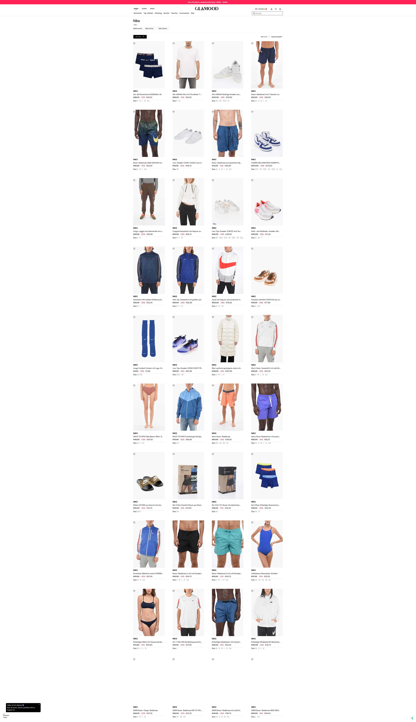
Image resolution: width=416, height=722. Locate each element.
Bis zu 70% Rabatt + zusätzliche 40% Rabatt (202, 2)
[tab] (136, 9)
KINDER (152, 9)
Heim (135, 25)
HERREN (225, 2)
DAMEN (218, 2)
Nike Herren (149, 28)
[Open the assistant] (6, 716)
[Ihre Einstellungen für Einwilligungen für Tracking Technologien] (412, 718)
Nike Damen (163, 28)
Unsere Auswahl (276, 37)
